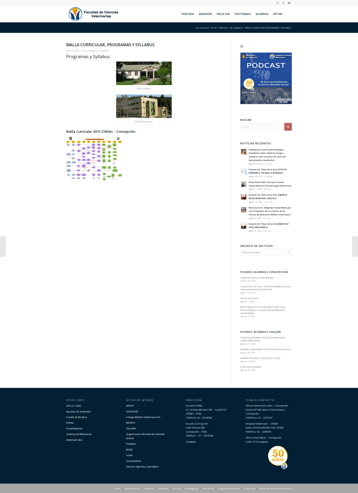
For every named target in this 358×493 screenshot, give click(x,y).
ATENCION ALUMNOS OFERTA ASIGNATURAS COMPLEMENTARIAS (262, 339)
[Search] (288, 14)
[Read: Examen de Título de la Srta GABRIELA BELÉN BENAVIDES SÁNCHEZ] (243, 197)
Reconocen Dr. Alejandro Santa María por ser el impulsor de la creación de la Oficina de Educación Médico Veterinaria (270, 211)
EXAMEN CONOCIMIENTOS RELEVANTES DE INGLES (265, 349)
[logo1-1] (93, 14)
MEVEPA (130, 422)
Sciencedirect (133, 461)
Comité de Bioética (76, 417)
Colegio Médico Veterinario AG (143, 417)
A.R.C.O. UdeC (73, 405)
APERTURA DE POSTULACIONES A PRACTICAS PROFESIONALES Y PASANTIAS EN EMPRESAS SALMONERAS (262, 310)
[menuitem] (187, 14)
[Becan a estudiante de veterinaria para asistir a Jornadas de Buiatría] (3, 246)
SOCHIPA (131, 428)
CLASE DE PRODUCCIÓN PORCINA (256, 277)
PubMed (131, 443)
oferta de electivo (249, 298)
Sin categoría (91, 50)
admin (106, 50)
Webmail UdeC (74, 440)
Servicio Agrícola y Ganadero (142, 466)
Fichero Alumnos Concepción (264, 272)
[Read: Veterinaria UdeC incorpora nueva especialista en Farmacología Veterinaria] (243, 184)
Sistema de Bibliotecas (79, 434)
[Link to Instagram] (277, 3)
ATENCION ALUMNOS (251, 366)
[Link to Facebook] (283, 3)
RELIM (129, 449)
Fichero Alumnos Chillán (260, 331)
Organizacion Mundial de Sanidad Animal (145, 436)
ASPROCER (132, 411)
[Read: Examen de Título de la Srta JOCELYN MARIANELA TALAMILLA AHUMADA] (243, 171)
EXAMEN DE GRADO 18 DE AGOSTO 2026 (260, 358)
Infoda (70, 422)
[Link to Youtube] (289, 3)
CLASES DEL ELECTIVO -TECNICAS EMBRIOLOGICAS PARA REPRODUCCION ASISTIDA (265, 288)
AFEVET (130, 405)
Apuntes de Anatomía (78, 411)
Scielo (129, 455)
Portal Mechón (74, 428)
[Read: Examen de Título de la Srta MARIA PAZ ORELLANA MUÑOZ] (243, 226)
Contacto (191, 441)
